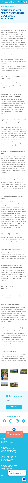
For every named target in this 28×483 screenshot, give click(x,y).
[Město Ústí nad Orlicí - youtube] (10, 421)
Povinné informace (6, 466)
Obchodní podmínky (7, 468)
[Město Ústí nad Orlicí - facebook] (4, 421)
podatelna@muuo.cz (11, 450)
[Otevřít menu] (26, 2)
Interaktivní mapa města (14, 436)
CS (21, 2)
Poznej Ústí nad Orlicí (14, 434)
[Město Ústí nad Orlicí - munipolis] (23, 421)
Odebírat (14, 406)
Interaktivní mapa (6, 470)
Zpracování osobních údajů (9, 465)
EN (19, 2)
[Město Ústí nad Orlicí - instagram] (17, 421)
